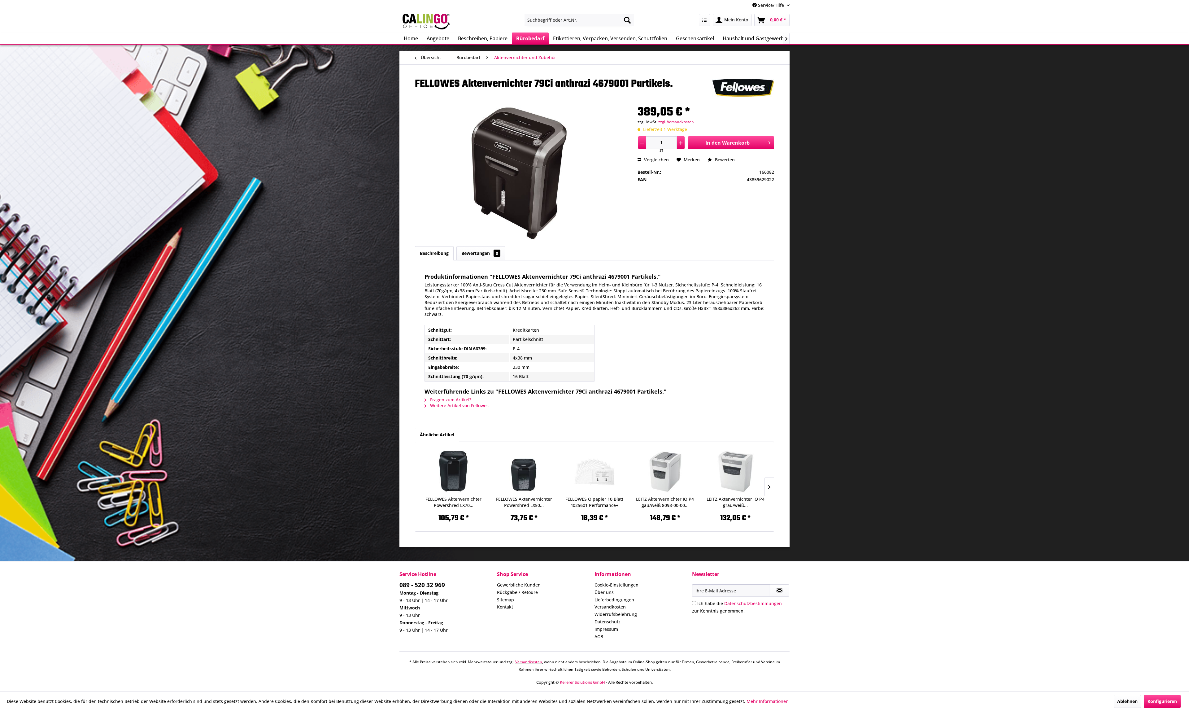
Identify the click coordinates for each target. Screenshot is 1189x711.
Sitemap (505, 600)
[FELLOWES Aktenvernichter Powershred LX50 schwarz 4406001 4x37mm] (524, 471)
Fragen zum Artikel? (450, 400)
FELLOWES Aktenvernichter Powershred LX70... (453, 502)
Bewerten (724, 160)
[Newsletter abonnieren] (779, 590)
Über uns (604, 592)
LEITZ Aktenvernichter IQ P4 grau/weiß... (735, 502)
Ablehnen (1127, 701)
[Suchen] (627, 20)
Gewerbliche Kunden (519, 585)
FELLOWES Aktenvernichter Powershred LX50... (524, 502)
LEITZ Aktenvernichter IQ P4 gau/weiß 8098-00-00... (665, 502)
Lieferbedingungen (614, 600)
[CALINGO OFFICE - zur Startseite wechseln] (426, 21)
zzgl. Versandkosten (676, 121)
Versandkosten (610, 607)
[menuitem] (579, 20)
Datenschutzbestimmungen (753, 603)
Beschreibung (434, 253)
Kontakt (505, 607)
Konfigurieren (1162, 701)
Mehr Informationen (768, 701)
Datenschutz (607, 622)
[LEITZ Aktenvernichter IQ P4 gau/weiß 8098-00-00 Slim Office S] (665, 471)
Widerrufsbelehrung (615, 614)
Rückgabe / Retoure (517, 592)
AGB (598, 636)
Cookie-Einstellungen (616, 585)
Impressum (606, 629)
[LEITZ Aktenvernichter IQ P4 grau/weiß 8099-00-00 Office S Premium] (735, 471)
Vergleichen (656, 160)
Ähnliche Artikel (437, 435)
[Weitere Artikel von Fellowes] (743, 89)
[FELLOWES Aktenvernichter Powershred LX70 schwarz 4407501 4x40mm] (453, 471)
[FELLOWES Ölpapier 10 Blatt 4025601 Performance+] (594, 471)
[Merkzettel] (704, 20)
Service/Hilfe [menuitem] (771, 5)
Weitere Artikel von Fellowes (459, 405)
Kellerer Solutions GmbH (582, 682)
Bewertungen (479, 253)
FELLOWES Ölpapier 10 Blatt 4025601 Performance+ (594, 502)
